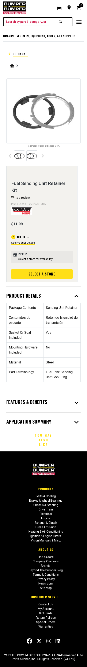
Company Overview (46, 561)
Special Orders (46, 622)
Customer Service (45, 597)
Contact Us (45, 604)
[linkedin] (58, 641)
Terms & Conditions (46, 574)
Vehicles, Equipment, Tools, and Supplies (46, 36)
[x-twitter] (39, 641)
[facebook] (29, 641)
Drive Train (46, 509)
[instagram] (48, 641)
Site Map (46, 588)
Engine (45, 518)
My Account (46, 608)
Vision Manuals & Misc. (46, 540)
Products (46, 488)
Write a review (20, 197)
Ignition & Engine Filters (45, 536)
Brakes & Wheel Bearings (45, 500)
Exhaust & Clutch (46, 522)
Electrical (46, 514)
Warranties (45, 626)
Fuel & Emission (45, 527)
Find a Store (46, 557)
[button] (59, 7)
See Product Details (23, 242)
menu (79, 22)
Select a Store (42, 274)
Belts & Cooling (46, 496)
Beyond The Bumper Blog (46, 570)
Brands (8, 36)
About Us (45, 549)
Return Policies (46, 617)
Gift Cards (45, 613)
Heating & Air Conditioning (46, 531)
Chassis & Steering (45, 505)
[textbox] (26, 22)
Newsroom (45, 583)
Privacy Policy (46, 579)
